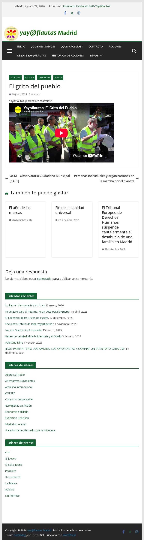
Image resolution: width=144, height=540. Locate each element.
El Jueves (10, 458)
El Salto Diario (13, 464)
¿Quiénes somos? (43, 46)
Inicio (21, 46)
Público (9, 489)
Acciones (115, 46)
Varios (58, 77)
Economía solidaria (16, 412)
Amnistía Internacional (18, 387)
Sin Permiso (12, 495)
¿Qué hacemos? (71, 46)
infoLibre (10, 471)
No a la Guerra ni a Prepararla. (23, 330)
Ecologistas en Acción (18, 405)
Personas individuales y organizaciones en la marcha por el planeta (104, 178)
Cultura (29, 77)
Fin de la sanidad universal (69, 210)
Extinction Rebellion (17, 418)
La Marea (11, 483)
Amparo (35, 94)
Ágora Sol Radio (15, 374)
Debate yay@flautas (31, 55)
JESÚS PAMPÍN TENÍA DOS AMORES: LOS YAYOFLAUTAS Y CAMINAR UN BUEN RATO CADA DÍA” (65, 348)
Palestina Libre (14, 342)
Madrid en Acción (15, 424)
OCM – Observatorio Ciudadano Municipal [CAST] (40, 178)
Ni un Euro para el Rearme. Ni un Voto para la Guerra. (37, 311)
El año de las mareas (20, 210)
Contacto (95, 46)
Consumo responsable (19, 399)
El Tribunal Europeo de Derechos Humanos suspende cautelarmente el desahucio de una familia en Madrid (117, 224)
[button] (100, 55)
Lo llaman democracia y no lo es (25, 305)
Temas (94, 55)
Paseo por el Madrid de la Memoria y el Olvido (33, 336)
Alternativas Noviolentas (20, 381)
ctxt (7, 452)
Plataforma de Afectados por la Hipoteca (30, 430)
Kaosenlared (12, 477)
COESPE (10, 393)
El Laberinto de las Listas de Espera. (27, 318)
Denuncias (44, 77)
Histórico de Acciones (68, 55)
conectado (44, 279)
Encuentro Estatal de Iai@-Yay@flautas (86, 6)
